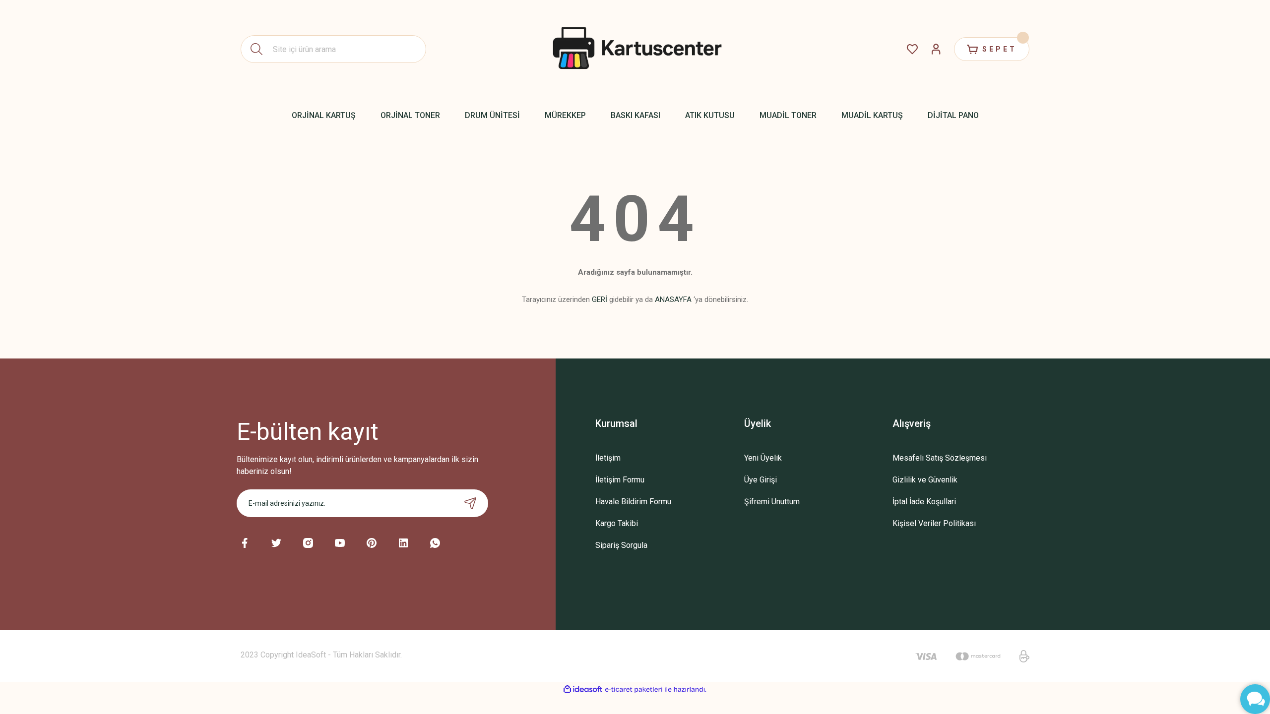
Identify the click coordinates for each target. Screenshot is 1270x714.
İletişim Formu (619, 479)
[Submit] (470, 503)
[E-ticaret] (634, 689)
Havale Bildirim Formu (633, 501)
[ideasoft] (583, 689)
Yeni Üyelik (763, 458)
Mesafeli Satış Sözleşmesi (939, 458)
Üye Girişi (760, 479)
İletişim (608, 458)
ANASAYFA (673, 299)
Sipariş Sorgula (621, 545)
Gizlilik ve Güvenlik (924, 479)
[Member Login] (936, 49)
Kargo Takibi (616, 523)
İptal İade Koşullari (924, 501)
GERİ (599, 299)
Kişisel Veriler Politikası (934, 523)
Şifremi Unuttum (772, 501)
